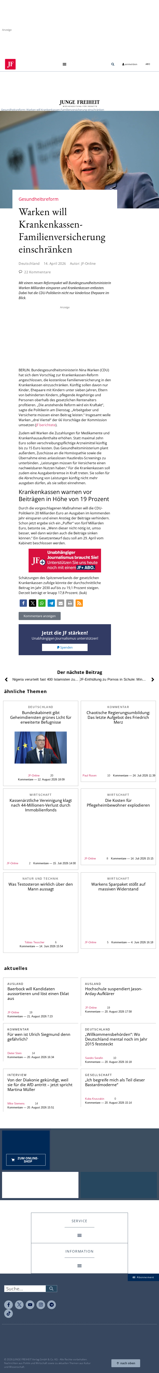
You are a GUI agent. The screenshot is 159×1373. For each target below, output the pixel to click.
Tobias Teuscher (34, 942)
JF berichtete (45, 425)
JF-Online (34, 775)
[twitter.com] (19, 1304)
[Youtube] (30, 1304)
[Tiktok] (8, 1313)
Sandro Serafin (94, 1058)
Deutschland (29, 263)
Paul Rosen (89, 775)
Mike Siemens (16, 1103)
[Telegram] (51, 1304)
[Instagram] (40, 1304)
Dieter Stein (14, 1053)
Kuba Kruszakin (94, 1098)
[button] (64, 64)
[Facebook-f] (8, 1304)
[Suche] (51, 1288)
